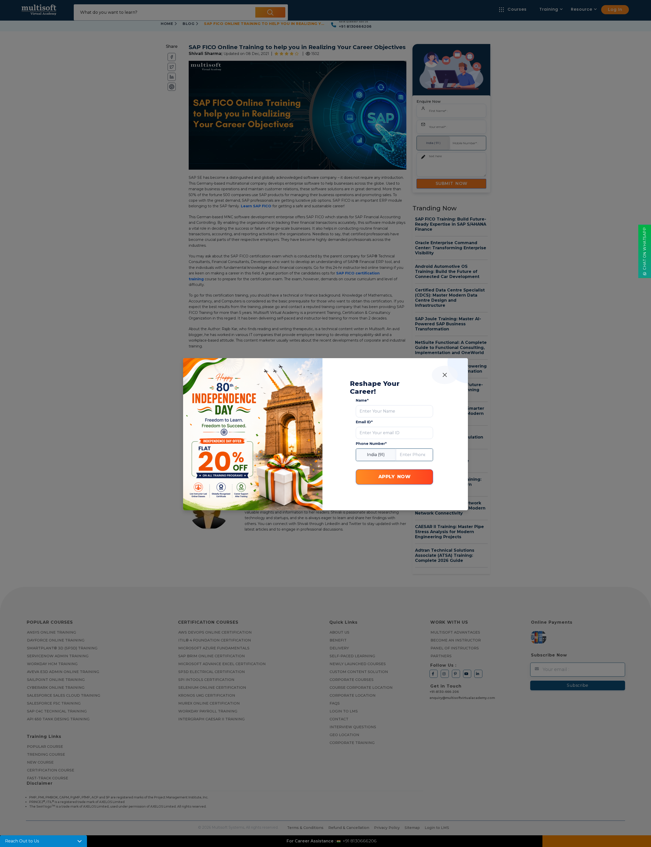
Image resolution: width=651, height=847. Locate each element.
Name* (362, 400)
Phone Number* (371, 443)
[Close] (445, 375)
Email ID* (364, 422)
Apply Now (394, 476)
